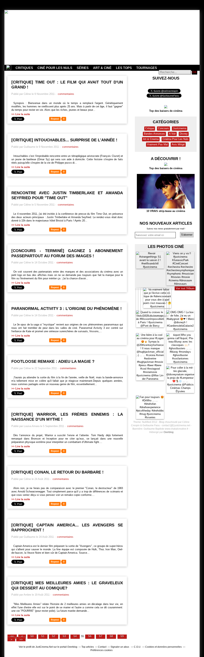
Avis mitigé (178, 144)
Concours (163, 128)
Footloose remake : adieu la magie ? (52, 361)
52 (53, 636)
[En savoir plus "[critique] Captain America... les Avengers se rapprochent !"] (12, 546)
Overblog (169, 432)
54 (75, 636)
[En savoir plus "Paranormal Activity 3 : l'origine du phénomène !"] (12, 324)
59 (122, 636)
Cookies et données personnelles (163, 646)
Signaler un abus (120, 646)
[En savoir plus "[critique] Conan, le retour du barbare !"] (12, 488)
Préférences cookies (101, 650)
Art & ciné (102, 68)
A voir (172, 133)
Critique (149, 128)
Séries (83, 68)
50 (32, 636)
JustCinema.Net (44, 646)
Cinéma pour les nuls (175, 139)
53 (64, 636)
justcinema (179, 128)
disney (184, 133)
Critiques (24, 68)
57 (100, 636)
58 (111, 636)
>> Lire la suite (20, 114)
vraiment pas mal (157, 144)
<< (12, 636)
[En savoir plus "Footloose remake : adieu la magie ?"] (12, 377)
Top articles (87, 646)
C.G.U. (137, 646)
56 (89, 636)
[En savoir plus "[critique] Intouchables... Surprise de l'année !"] (12, 156)
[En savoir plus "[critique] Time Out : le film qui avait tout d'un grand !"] (12, 103)
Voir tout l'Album (185, 288)
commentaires (65, 93)
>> (21, 639)
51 (42, 636)
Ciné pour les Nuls (54, 68)
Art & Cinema (151, 139)
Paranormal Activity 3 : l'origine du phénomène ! (66, 308)
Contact (102, 646)
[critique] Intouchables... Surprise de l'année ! (64, 140)
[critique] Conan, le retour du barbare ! (57, 472)
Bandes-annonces (154, 133)
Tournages (146, 68)
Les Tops (124, 68)
